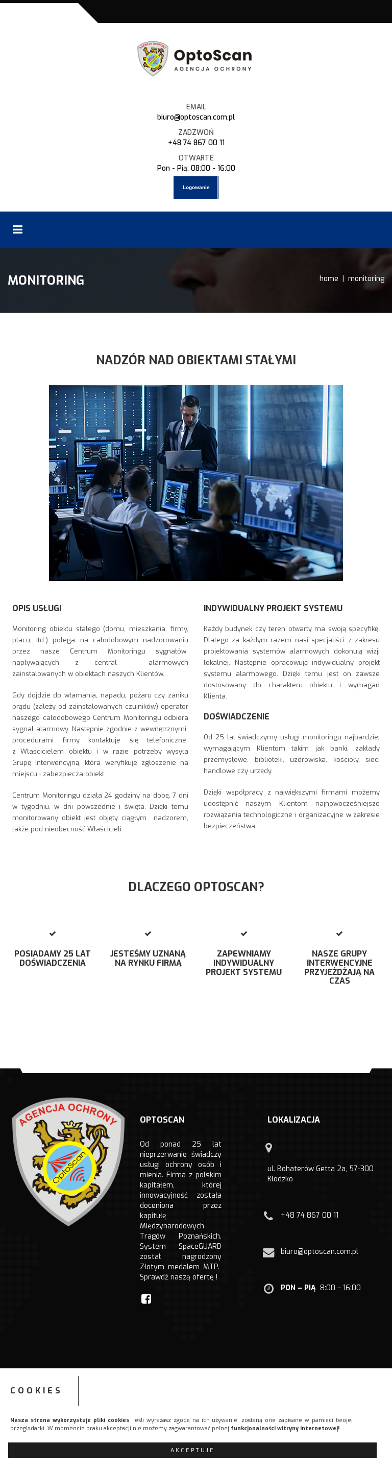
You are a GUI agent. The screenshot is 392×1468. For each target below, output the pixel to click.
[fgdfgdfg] (270, 1152)
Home (329, 279)
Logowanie (196, 187)
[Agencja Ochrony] (196, 59)
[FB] (147, 1298)
